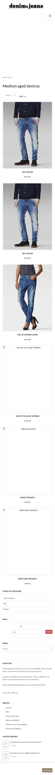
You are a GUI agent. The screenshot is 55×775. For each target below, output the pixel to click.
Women (6, 609)
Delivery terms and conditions (17, 724)
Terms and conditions (13, 729)
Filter (49, 632)
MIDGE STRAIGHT (27, 497)
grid (19, 96)
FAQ (7, 712)
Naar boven (47, 770)
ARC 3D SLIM (27, 172)
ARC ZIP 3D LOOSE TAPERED (27, 416)
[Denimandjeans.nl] (26, 6)
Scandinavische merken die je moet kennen (25, 742)
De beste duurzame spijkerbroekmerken (25, 753)
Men (5, 604)
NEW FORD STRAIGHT (27, 579)
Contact (9, 708)
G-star (5, 649)
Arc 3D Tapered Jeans (27, 335)
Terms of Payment (12, 716)
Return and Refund (12, 720)
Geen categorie (9, 598)
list (25, 96)
